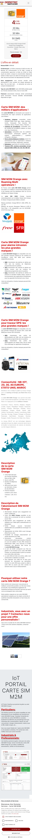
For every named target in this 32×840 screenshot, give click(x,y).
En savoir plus (15, 813)
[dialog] (16, 821)
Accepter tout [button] (16, 829)
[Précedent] (4, 645)
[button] (16, 837)
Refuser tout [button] (16, 833)
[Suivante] (28, 645)
